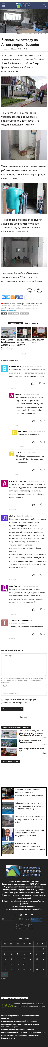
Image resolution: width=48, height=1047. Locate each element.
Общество (24, 313)
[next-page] (25, 353)
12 (18, 959)
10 (5, 959)
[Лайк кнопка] (29, 290)
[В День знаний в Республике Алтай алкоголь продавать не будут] (24, 332)
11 (11, 959)
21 (30, 964)
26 (18, 969)
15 (37, 959)
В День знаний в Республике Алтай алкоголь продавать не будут (24, 342)
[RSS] (16, 915)
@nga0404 (24, 904)
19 (18, 964)
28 (30, 969)
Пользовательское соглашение (13, 1030)
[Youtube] (32, 915)
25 (11, 969)
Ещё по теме (15, 323)
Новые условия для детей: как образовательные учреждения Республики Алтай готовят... (31, 733)
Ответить (12, 388)
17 (5, 964)
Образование (13, 313)
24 (5, 969)
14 (30, 959)
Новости (5, 337)
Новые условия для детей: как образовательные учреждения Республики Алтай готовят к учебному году (8, 344)
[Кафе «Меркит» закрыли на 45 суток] (39, 332)
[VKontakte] (27, 915)
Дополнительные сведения (25, 907)
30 (43, 969)
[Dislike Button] (39, 290)
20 (24, 964)
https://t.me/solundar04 (9, 310)
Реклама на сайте (8, 1038)
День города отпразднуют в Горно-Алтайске (30, 741)
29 (37, 969)
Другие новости (31, 323)
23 (43, 964)
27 (24, 969)
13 (24, 959)
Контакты (23, 1032)
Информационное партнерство (27, 1035)
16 (43, 959)
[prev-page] (22, 353)
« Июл (3, 979)
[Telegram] (21, 915)
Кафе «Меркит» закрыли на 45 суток (38, 340)
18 (11, 964)
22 (37, 964)
